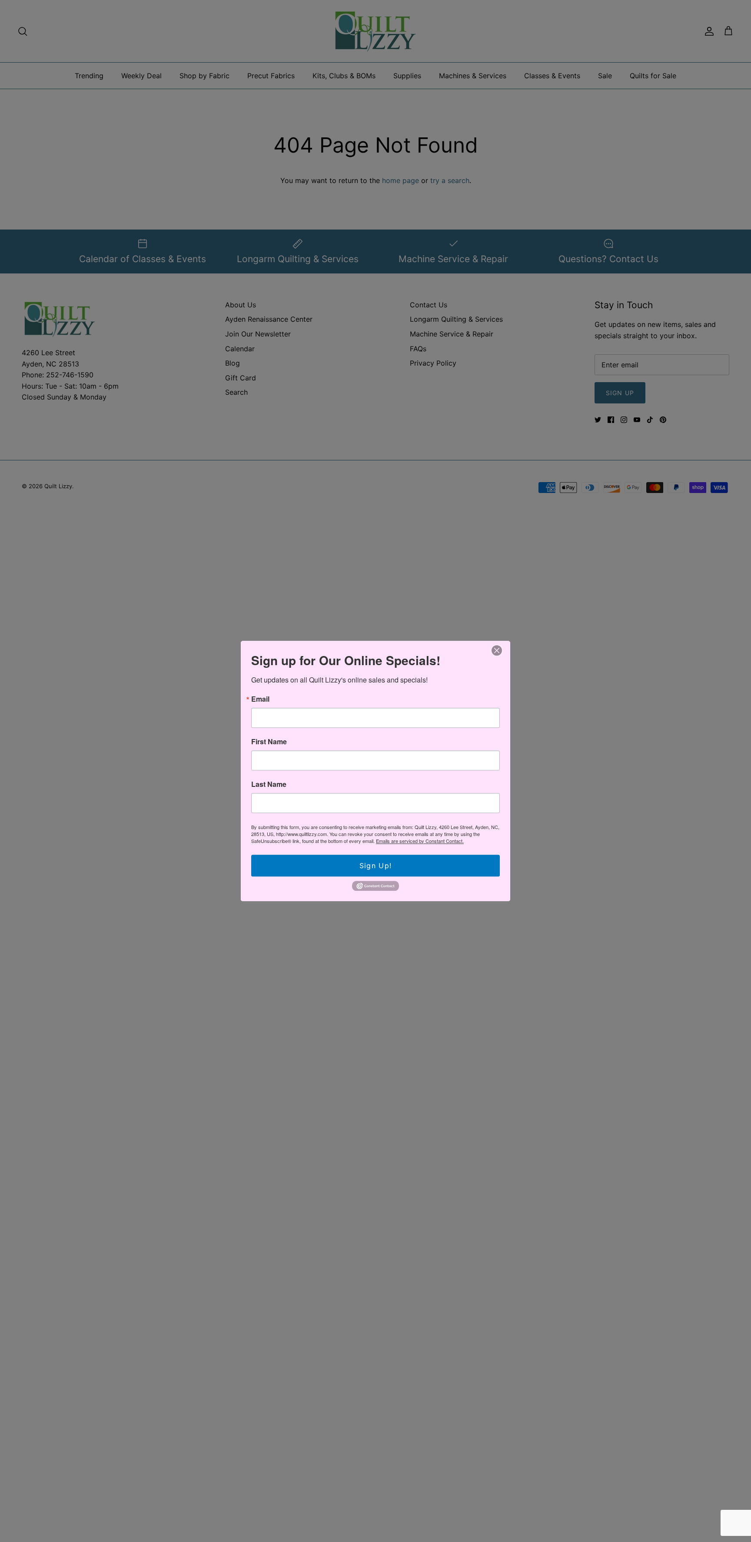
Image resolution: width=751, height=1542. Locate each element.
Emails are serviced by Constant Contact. (420, 840)
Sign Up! (375, 865)
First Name (269, 741)
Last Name (268, 784)
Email (260, 699)
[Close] (497, 650)
